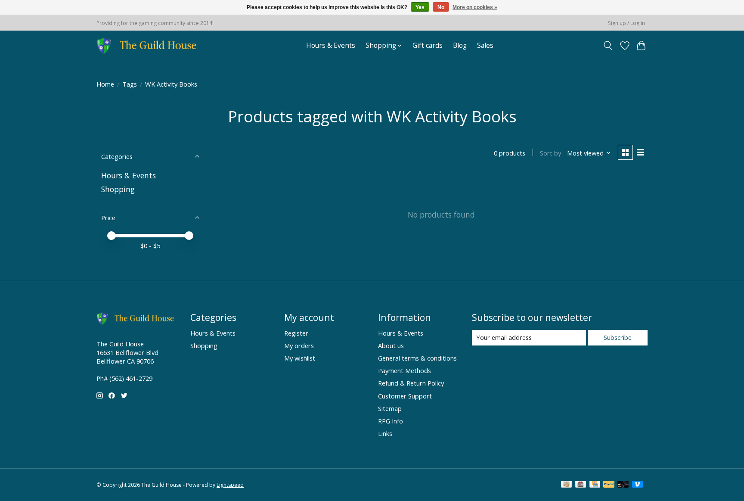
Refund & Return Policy (411, 383)
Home (105, 84)
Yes (420, 7)
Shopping (118, 189)
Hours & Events (330, 45)
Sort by (550, 153)
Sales (485, 45)
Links (385, 433)
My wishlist (299, 358)
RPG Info (390, 421)
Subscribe (618, 337)
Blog (460, 45)
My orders (299, 345)
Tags (129, 84)
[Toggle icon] (608, 45)
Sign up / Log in (626, 23)
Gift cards (427, 45)
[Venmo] (637, 485)
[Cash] (566, 485)
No (440, 7)
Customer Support (405, 396)
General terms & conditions (417, 358)
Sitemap (390, 408)
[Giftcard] (580, 485)
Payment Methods (404, 370)
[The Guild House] (149, 45)
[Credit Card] (594, 485)
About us (391, 345)
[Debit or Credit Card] (623, 485)
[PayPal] (608, 485)
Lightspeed (230, 485)
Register (296, 333)
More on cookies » (475, 7)
